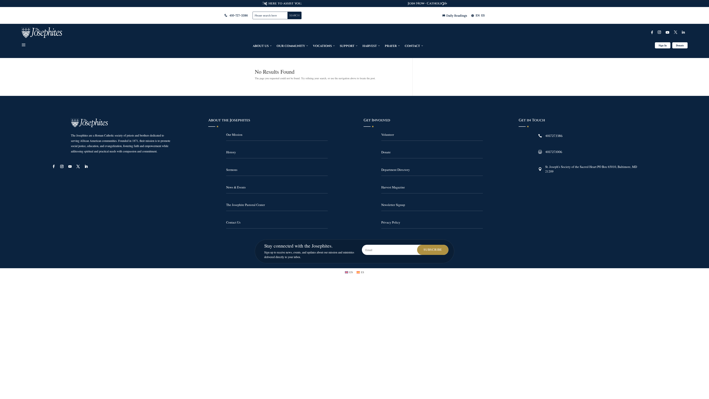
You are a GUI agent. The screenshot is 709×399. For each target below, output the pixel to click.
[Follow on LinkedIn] (86, 166)
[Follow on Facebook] (53, 166)
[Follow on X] (78, 166)
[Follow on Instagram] (62, 166)
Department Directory (395, 170)
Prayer (391, 46)
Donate (680, 45)
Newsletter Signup (393, 205)
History (231, 152)
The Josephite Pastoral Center (245, 205)
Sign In (663, 45)
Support (347, 46)
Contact (412, 46)
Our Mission (234, 134)
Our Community (291, 46)
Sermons (231, 170)
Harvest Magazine (393, 187)
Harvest (369, 46)
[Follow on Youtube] (70, 166)
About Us (261, 46)
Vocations (322, 46)
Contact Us (233, 222)
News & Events (236, 187)
